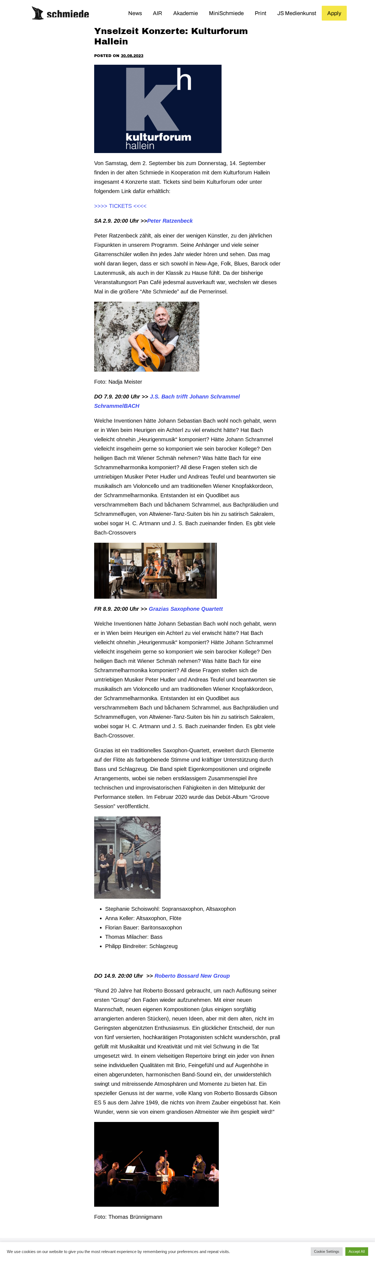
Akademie (185, 13)
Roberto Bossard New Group (192, 976)
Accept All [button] (357, 1251)
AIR (157, 13)
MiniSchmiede (226, 13)
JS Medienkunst (296, 13)
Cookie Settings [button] (326, 1251)
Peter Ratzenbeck (170, 221)
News (135, 13)
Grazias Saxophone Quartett (186, 609)
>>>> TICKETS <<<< (120, 206)
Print (260, 13)
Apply (334, 13)
